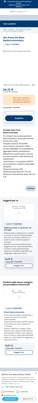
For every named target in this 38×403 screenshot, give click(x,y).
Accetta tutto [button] (10, 399)
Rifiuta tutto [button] (28, 399)
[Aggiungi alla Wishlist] (19, 123)
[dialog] (19, 387)
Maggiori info (19, 266)
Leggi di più (16, 383)
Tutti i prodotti (9, 24)
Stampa (30, 188)
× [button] (35, 373)
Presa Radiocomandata (14, 312)
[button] (19, 395)
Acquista (19, 118)
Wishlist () (19, 7)
